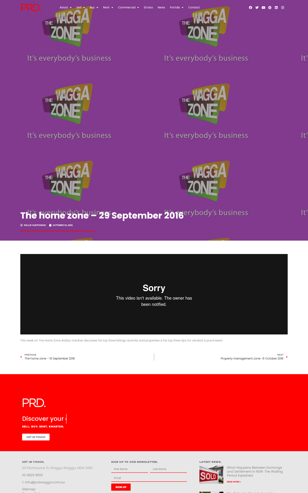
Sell (78, 7)
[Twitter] (257, 7)
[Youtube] (263, 7)
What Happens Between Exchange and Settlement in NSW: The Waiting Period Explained (255, 471)
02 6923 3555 (32, 475)
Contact (194, 7)
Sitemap (28, 489)
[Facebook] (250, 7)
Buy (92, 7)
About (64, 7)
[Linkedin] (276, 7)
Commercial (126, 7)
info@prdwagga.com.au (45, 482)
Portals (175, 7)
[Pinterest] (270, 7)
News (161, 7)
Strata (148, 7)
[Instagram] (282, 7)
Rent (106, 7)
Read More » (234, 481)
